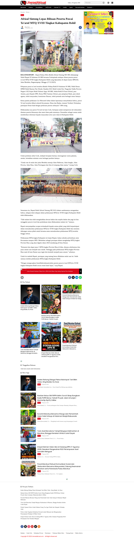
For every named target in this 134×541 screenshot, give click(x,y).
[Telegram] (76, 277)
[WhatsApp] (80, 277)
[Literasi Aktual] (33, 2)
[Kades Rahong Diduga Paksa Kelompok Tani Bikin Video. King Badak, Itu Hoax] (30, 294)
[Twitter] (73, 277)
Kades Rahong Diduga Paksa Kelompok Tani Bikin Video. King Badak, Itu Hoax (29, 307)
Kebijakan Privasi (38, 533)
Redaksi (23, 533)
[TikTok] (35, 526)
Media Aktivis (78, 533)
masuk (28, 368)
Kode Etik (29, 533)
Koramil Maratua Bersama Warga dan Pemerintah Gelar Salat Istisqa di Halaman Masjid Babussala (72, 297)
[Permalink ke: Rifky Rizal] (23, 27)
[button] (103, 2)
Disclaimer (48, 533)
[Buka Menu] (112, 3)
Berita (22, 15)
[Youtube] (32, 526)
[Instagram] (28, 526)
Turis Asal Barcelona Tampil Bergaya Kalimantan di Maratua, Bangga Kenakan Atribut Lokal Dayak (29, 351)
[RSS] (38, 526)
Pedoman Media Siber (58, 533)
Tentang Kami (69, 533)
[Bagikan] (80, 27)
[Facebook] (69, 277)
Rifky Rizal (27, 26)
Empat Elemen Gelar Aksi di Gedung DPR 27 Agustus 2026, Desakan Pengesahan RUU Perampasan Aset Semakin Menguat (50, 354)
